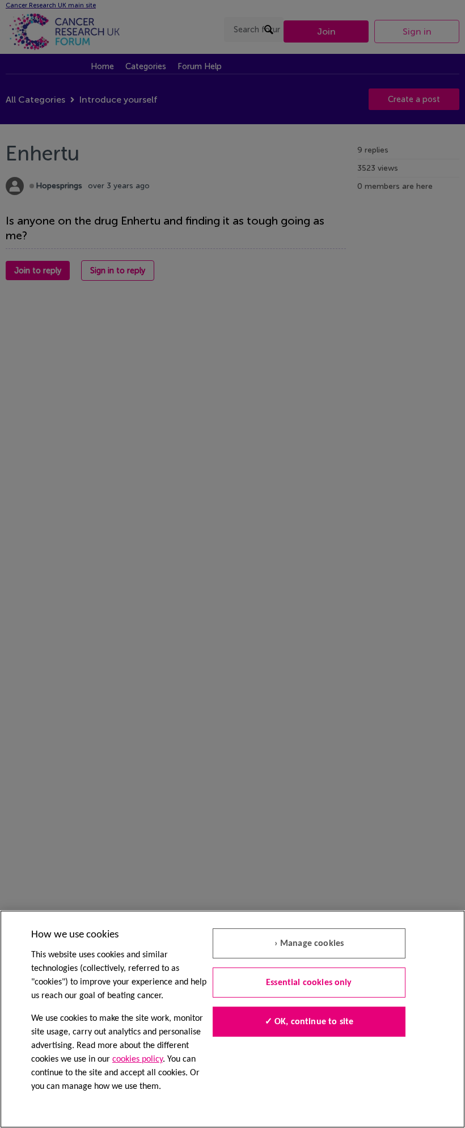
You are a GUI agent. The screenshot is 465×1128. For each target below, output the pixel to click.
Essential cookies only (309, 982)
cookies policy (137, 1059)
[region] (232, 1019)
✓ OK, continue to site (309, 1021)
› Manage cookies (309, 943)
